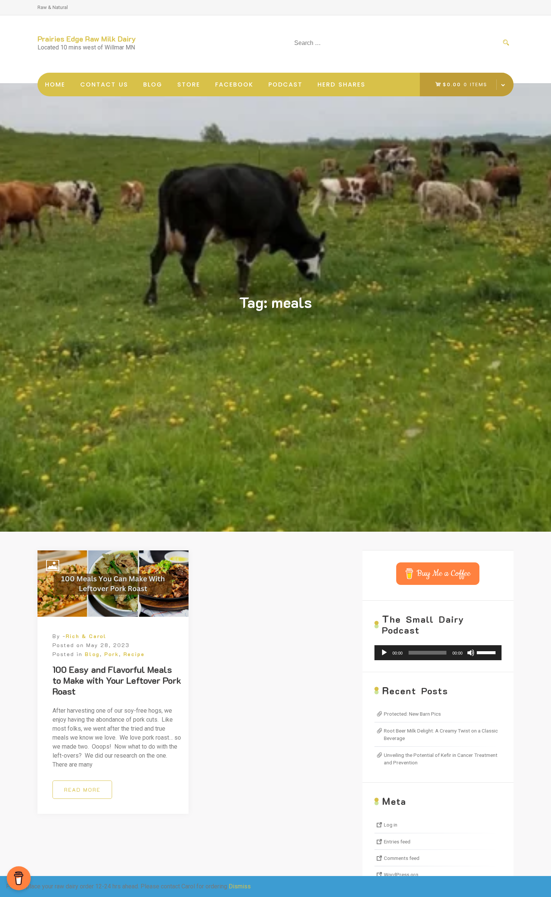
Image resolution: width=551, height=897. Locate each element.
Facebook (234, 84)
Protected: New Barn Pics (412, 714)
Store (188, 84)
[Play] (384, 652)
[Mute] (471, 652)
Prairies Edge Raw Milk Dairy (86, 38)
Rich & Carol (86, 636)
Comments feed (401, 858)
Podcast (285, 84)
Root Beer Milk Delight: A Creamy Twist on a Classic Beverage (441, 734)
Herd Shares (341, 84)
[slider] (487, 652)
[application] (438, 652)
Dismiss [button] (240, 886)
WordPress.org (401, 875)
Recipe (134, 654)
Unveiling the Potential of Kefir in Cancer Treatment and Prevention (440, 758)
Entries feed (397, 842)
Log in (390, 825)
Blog (152, 84)
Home (55, 84)
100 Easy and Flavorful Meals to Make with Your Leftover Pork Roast (116, 680)
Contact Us (104, 84)
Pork (111, 654)
